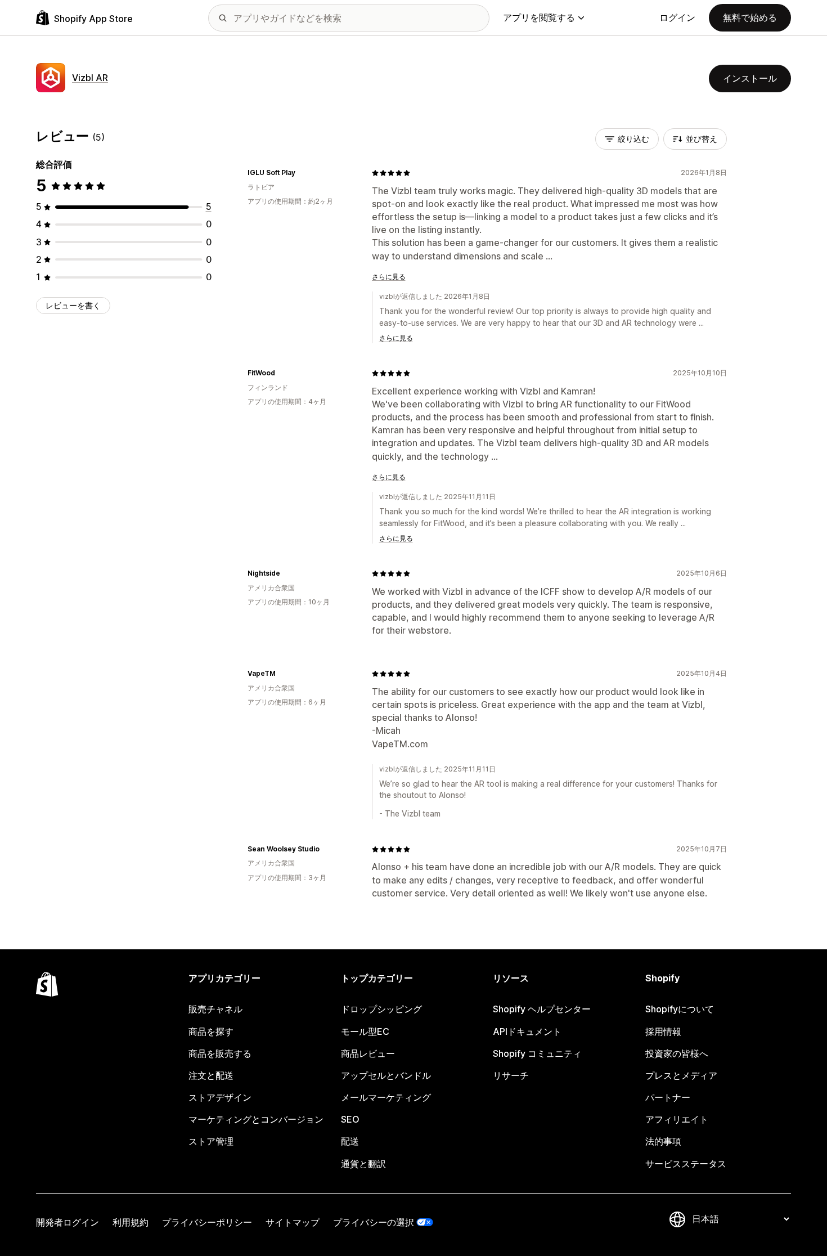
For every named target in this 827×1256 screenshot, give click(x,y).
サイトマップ (293, 1222)
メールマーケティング (386, 1097)
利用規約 (131, 1222)
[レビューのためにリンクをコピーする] (302, 172)
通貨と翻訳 (363, 1163)
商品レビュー (368, 1053)
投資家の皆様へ (676, 1053)
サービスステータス (685, 1163)
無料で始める (750, 17)
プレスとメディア (681, 1075)
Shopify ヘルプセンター (542, 1009)
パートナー (667, 1097)
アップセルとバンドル (386, 1075)
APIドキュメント (527, 1031)
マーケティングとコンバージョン (255, 1119)
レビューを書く (73, 305)
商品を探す (210, 1031)
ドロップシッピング (381, 1009)
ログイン (677, 17)
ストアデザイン (219, 1097)
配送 (350, 1141)
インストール (750, 78)
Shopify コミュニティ (537, 1053)
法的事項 (663, 1141)
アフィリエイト (676, 1119)
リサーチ (511, 1075)
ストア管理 (210, 1141)
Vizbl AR (90, 77)
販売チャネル (215, 1009)
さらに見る (389, 276)
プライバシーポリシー (207, 1222)
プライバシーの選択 (373, 1222)
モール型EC (365, 1031)
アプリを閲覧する (539, 17)
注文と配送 (210, 1075)
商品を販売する (219, 1053)
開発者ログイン (67, 1222)
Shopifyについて (679, 1009)
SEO (350, 1119)
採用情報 (663, 1031)
